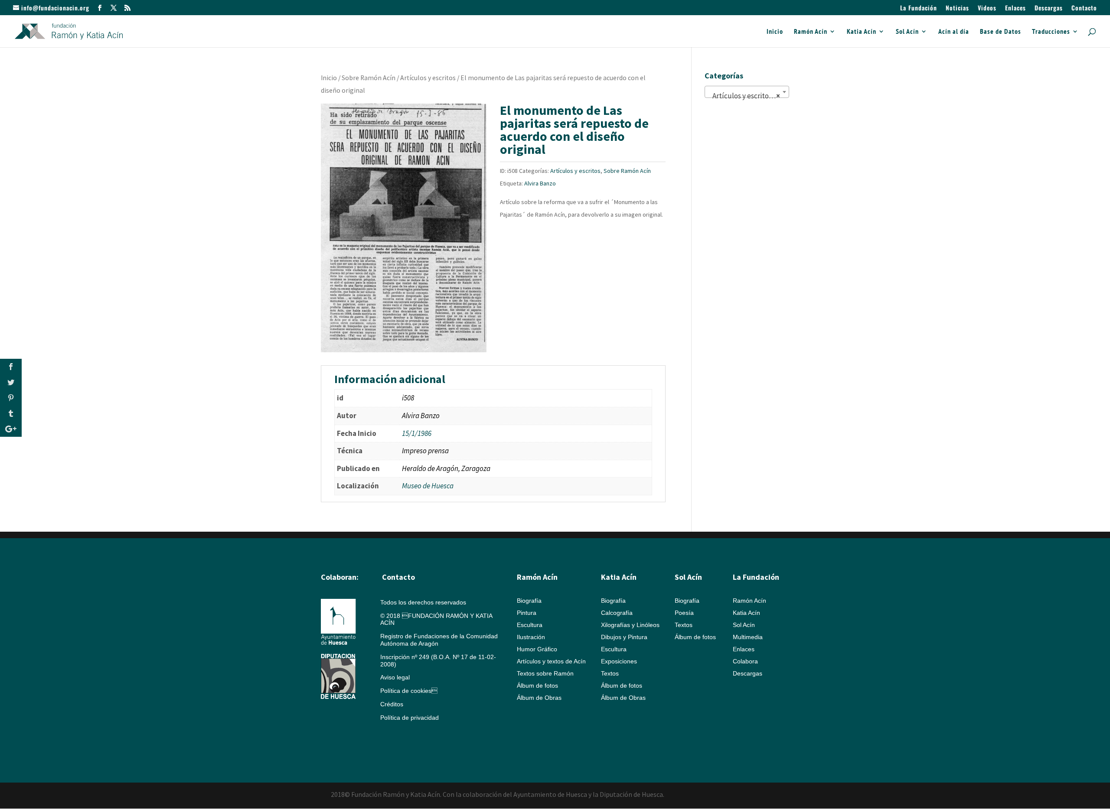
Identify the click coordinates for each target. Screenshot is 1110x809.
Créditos (391, 704)
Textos (610, 673)
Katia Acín (861, 32)
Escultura (529, 624)
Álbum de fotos (537, 685)
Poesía (684, 612)
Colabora (745, 661)
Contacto (1084, 8)
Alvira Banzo (540, 183)
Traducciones (1051, 32)
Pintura (526, 612)
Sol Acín (907, 32)
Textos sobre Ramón (545, 673)
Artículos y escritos (428, 78)
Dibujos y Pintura (624, 637)
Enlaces (1015, 8)
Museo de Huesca (428, 486)
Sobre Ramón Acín (368, 78)
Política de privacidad (409, 717)
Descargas (1049, 8)
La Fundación (918, 8)
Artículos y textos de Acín (551, 661)
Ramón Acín (810, 32)
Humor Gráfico (537, 649)
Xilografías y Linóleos (630, 624)
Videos (987, 8)
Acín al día (953, 32)
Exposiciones (619, 661)
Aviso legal (395, 677)
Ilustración (531, 637)
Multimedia (748, 637)
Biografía (529, 600)
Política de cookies (408, 690)
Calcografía (617, 612)
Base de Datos (1000, 32)
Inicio (775, 32)
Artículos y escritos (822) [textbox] (748, 96)
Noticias (957, 8)
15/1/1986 (416, 433)
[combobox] (747, 92)
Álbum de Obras (539, 697)
